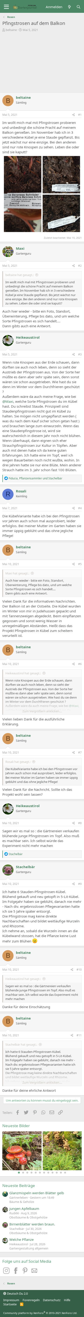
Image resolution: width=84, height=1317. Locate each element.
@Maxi (7, 401)
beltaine (11, 30)
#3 (80, 354)
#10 (79, 970)
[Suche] (78, 7)
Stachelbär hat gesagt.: (21, 1044)
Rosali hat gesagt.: (18, 762)
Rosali (21, 491)
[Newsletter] (34, 1272)
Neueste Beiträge (18, 1185)
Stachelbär (25, 866)
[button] (6, 7)
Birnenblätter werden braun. (32, 1224)
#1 (80, 115)
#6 (80, 664)
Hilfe (67, 1300)
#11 (79, 1035)
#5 (80, 564)
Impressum (11, 1300)
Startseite (10, 1304)
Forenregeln (31, 1300)
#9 (80, 884)
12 (65, 1173)
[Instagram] (7, 1272)
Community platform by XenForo (40, 1313)
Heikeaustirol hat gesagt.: (23, 673)
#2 (80, 266)
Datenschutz (51, 1300)
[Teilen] (74, 115)
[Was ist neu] (69, 7)
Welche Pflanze (21, 1239)
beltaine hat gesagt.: (19, 275)
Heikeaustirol (28, 337)
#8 (80, 823)
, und (35, 478)
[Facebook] (16, 1272)
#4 (80, 508)
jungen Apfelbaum (24, 1208)
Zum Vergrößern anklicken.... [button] (42, 711)
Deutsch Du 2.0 (17, 1293)
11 (61, 1173)
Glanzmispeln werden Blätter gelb (36, 1193)
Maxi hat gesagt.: (17, 573)
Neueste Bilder (16, 1125)
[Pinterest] (25, 1272)
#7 (80, 752)
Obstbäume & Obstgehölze (28, 1217)
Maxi (20, 248)
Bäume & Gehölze (21, 1202)
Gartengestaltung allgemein (28, 1248)
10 (57, 1173)
